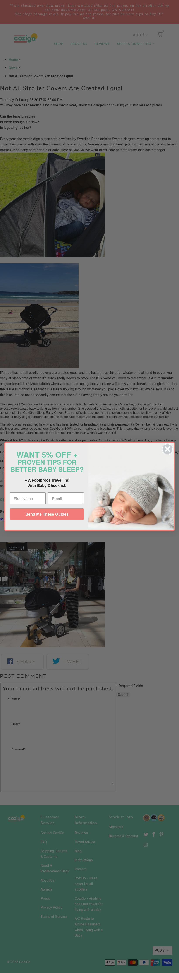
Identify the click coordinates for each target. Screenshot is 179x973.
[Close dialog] (167, 449)
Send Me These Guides (47, 514)
